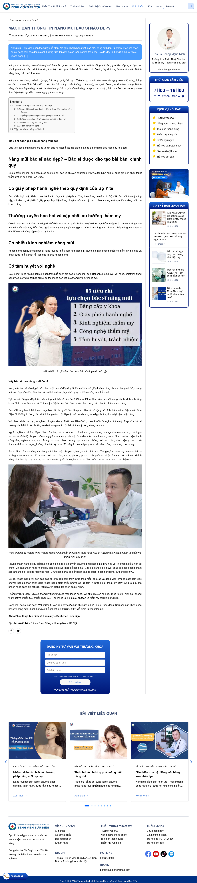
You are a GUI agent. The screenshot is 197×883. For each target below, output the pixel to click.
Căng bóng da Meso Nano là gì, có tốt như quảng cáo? (175, 292)
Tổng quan (15, 20)
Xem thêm (18, 795)
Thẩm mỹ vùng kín (167, 134)
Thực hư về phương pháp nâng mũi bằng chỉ (98, 774)
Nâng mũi (38, 766)
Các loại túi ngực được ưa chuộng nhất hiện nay (175, 254)
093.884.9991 (88, 689)
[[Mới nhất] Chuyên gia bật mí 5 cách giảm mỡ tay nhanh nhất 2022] (159, 218)
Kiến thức (138, 6)
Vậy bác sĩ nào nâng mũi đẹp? (29, 129)
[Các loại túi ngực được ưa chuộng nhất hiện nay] (159, 256)
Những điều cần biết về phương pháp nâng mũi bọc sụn (34, 774)
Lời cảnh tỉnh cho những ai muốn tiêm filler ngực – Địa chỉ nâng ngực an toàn (169, 236)
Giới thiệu (60, 830)
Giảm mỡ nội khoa (167, 151)
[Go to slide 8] (110, 805)
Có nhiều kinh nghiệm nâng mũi (33, 122)
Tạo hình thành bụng (168, 129)
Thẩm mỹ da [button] (77, 6)
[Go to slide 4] (98, 805)
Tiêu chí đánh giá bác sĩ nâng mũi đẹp (33, 105)
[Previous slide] (5, 761)
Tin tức (50, 766)
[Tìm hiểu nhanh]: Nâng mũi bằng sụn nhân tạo (158, 774)
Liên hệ (170, 6)
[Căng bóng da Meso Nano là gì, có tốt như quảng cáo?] (159, 293)
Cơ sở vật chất (63, 834)
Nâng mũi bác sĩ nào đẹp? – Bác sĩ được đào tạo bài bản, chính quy (45, 110)
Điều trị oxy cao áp (100, 6)
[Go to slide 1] (86, 805)
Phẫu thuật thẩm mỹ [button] (54, 6)
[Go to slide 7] (107, 805)
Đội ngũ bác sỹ (63, 838)
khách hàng (155, 6)
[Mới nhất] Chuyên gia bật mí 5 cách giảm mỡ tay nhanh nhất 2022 (176, 217)
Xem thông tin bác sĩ (169, 69)
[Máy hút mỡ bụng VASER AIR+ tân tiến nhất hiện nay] (159, 275)
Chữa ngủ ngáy (165, 140)
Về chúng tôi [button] (29, 6)
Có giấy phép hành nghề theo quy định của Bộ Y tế (42, 115)
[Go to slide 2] (91, 805)
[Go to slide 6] (104, 805)
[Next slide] (191, 761)
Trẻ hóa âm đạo (165, 156)
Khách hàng (61, 842)
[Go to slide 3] (95, 805)
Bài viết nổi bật (34, 20)
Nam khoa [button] (122, 6)
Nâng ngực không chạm (170, 123)
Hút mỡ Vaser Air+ (167, 118)
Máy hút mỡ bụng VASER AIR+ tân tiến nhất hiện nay (176, 272)
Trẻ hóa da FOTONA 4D (160, 838)
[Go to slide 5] (101, 805)
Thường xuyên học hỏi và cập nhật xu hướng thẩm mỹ (43, 118)
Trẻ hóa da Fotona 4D (169, 145)
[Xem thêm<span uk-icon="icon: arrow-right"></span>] (37, 740)
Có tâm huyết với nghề (29, 125)
